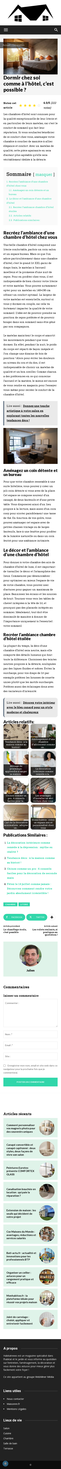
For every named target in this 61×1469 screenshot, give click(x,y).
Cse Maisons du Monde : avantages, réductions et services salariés (21, 1235)
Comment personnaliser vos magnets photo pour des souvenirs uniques (20, 1128)
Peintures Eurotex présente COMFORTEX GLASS (20, 1171)
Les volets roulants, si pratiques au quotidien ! (45, 932)
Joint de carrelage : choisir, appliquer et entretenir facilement (19, 1320)
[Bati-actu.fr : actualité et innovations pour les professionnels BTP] (47, 1255)
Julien (31, 970)
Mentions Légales (16, 1409)
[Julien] (30, 955)
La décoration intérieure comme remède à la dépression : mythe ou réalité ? (30, 847)
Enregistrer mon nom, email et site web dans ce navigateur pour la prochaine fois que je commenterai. (30, 1069)
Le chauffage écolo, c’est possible (14, 931)
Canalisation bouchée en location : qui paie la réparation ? (21, 1192)
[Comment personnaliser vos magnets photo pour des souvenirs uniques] (47, 1127)
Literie (24, 904)
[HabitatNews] (30, 12)
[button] (5, 29)
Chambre (10, 904)
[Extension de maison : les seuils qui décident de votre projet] (47, 1212)
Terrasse (8, 1448)
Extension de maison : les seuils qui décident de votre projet (21, 1213)
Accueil (6, 45)
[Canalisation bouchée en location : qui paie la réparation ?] (47, 1191)
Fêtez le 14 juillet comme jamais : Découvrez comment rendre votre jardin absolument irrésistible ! (29, 888)
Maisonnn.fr (13, 1403)
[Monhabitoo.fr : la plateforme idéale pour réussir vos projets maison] (47, 1298)
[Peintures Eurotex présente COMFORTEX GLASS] (47, 1170)
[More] (51, 917)
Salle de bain (10, 1443)
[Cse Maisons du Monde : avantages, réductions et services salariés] (47, 1234)
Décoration (18, 45)
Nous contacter (15, 1398)
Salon (6, 1428)
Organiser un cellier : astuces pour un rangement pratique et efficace (20, 1277)
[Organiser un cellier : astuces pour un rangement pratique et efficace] (47, 1277)
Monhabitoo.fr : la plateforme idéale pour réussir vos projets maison (21, 1299)
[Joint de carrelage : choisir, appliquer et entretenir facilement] (47, 1319)
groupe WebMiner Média (40, 1376)
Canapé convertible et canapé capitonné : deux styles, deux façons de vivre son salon (20, 1149)
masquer (43, 174)
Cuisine (7, 1433)
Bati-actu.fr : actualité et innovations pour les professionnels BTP (21, 1256)
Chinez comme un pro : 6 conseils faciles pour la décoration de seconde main (32, 873)
